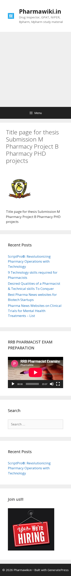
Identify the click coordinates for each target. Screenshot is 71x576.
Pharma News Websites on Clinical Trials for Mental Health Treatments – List (35, 310)
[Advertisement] (35, 69)
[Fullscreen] (58, 384)
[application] (35, 372)
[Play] (13, 384)
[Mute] (52, 384)
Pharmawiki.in (40, 11)
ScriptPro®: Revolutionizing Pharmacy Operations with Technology (29, 261)
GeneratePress (58, 570)
